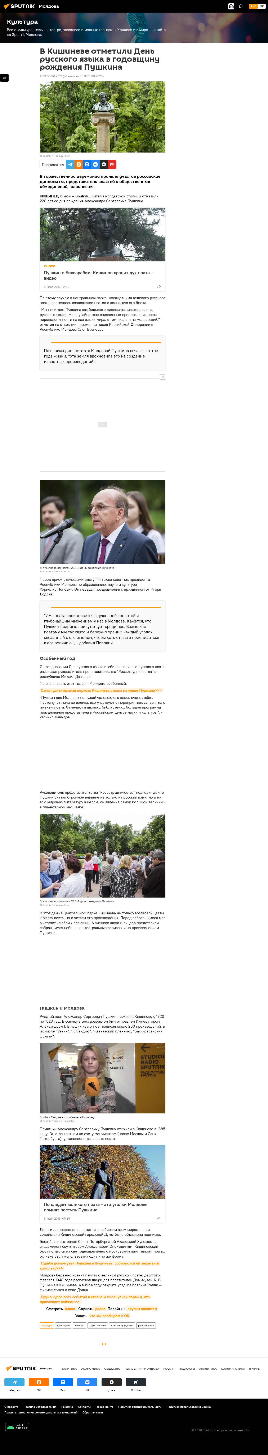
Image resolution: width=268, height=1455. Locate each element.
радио (100, 1308)
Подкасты (187, 1368)
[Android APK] (17, 1427)
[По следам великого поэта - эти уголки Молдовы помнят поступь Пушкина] (102, 1172)
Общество (112, 1368)
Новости (79, 1325)
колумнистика (233, 1368)
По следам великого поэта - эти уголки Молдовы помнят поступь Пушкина (95, 1207)
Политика (69, 1368)
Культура (47, 1325)
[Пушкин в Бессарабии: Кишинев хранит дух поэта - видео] (102, 234)
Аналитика (208, 1368)
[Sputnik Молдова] (20, 10)
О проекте (11, 1407)
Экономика (90, 1368)
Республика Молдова (142, 1368)
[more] (159, 286)
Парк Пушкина (97, 1325)
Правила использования (39, 1407)
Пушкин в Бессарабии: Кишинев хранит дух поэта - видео (98, 275)
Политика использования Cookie (188, 1407)
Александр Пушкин (122, 1325)
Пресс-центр (104, 1407)
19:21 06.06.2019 (51, 76)
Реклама (67, 1407)
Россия (169, 1368)
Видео (49, 266)
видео (70, 1308)
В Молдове (63, 1325)
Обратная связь (92, 1412)
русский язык (146, 1325)
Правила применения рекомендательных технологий (40, 1412)
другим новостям (141, 1308)
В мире (254, 1368)
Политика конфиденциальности (139, 1407)
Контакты (84, 1407)
